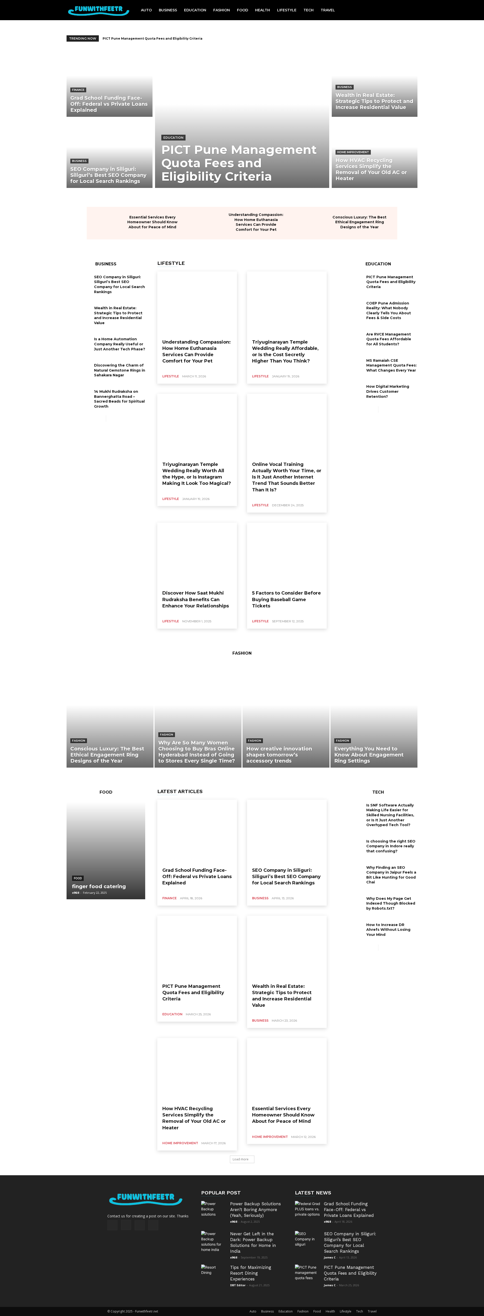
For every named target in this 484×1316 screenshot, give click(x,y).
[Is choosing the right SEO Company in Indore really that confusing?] (350, 846)
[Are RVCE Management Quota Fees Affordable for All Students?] (350, 339)
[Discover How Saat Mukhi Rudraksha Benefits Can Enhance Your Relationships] (197, 554)
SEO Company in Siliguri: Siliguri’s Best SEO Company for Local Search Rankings (119, 284)
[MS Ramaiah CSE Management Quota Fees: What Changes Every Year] (350, 365)
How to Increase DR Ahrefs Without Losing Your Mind (388, 929)
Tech (359, 1311)
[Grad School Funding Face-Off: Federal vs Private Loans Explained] (110, 82)
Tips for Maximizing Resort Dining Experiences (250, 1273)
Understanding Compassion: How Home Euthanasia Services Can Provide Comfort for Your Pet (256, 222)
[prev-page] (102, 418)
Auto (253, 1311)
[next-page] (110, 418)
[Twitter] (140, 1225)
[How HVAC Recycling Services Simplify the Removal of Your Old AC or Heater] (375, 153)
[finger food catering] (106, 850)
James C (330, 1257)
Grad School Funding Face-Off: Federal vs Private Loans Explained (197, 876)
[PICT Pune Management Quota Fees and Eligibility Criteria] (242, 118)
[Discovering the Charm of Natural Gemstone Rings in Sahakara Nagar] (78, 370)
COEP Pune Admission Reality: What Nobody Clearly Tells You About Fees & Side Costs (388, 310)
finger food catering (99, 886)
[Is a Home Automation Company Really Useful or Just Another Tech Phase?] (78, 344)
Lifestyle (170, 376)
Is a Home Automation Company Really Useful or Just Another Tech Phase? (119, 344)
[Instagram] (126, 1225)
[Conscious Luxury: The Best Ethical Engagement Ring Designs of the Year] (313, 223)
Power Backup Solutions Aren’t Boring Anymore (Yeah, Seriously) (255, 1209)
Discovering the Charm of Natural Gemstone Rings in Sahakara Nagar (119, 370)
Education (173, 137)
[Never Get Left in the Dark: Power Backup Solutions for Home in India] (213, 1243)
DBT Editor (238, 1285)
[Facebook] (112, 1225)
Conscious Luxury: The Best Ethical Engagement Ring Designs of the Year (359, 222)
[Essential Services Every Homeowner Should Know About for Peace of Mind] (106, 223)
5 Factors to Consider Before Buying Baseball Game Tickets (286, 599)
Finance (78, 90)
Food (78, 878)
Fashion (78, 740)
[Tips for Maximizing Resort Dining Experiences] (213, 1277)
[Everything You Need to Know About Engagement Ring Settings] (373, 715)
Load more (241, 1159)
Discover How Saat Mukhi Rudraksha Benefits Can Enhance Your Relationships (195, 599)
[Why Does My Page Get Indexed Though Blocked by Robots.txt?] (350, 903)
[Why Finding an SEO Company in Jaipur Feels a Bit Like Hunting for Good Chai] (350, 872)
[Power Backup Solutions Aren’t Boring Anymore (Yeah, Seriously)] (213, 1213)
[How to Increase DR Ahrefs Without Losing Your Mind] (350, 930)
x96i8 (75, 892)
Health (330, 1311)
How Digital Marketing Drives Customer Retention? (387, 391)
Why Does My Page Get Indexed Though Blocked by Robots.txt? (390, 903)
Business (79, 161)
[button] (407, 10)
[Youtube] (153, 1225)
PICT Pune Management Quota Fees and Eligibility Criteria (390, 282)
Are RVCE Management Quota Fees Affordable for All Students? (388, 339)
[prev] (406, 38)
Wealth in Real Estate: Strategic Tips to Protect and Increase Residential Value (170, 38)
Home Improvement (353, 152)
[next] (414, 38)
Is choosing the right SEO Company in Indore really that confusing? (390, 846)
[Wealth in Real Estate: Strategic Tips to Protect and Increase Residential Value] (375, 82)
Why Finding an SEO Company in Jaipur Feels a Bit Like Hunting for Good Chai (391, 875)
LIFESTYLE (171, 263)
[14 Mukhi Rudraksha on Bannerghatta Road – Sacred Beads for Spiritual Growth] (78, 396)
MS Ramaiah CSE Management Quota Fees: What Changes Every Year (391, 365)
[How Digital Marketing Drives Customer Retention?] (350, 391)
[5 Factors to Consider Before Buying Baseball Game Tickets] (287, 554)
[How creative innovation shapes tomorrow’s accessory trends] (286, 715)
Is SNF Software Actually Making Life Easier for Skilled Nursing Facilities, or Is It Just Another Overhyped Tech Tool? (390, 815)
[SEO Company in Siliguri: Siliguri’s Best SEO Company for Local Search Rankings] (110, 153)
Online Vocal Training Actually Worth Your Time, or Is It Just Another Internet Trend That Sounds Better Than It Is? (286, 477)
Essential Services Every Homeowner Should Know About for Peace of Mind (152, 222)
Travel (372, 1311)
